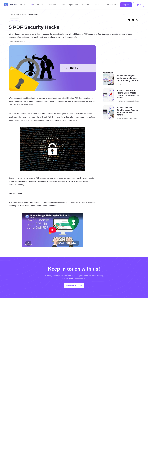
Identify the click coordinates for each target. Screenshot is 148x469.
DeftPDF (84, 202)
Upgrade (126, 5)
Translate (52, 5)
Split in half (73, 5)
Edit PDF (23, 5)
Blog (17, 14)
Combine (85, 5)
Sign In (138, 5)
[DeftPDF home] (10, 4)
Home (11, 14)
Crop (63, 5)
